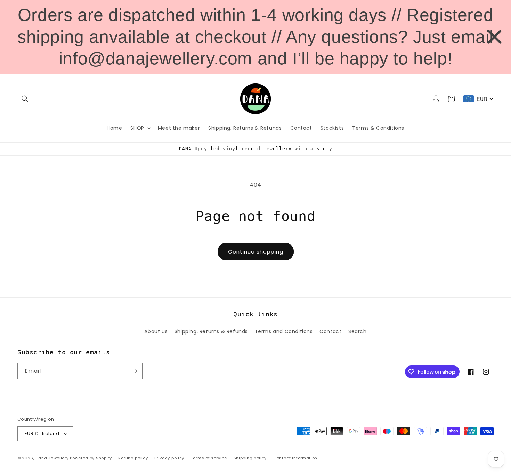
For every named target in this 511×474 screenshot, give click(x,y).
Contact (330, 331)
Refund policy (133, 458)
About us (156, 331)
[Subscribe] (134, 371)
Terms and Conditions (284, 331)
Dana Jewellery (52, 458)
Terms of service (209, 458)
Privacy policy (169, 458)
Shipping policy (250, 458)
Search (357, 331)
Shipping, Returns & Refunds (211, 331)
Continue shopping (255, 251)
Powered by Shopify (91, 458)
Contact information (295, 458)
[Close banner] (494, 37)
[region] (255, 37)
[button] (25, 98)
